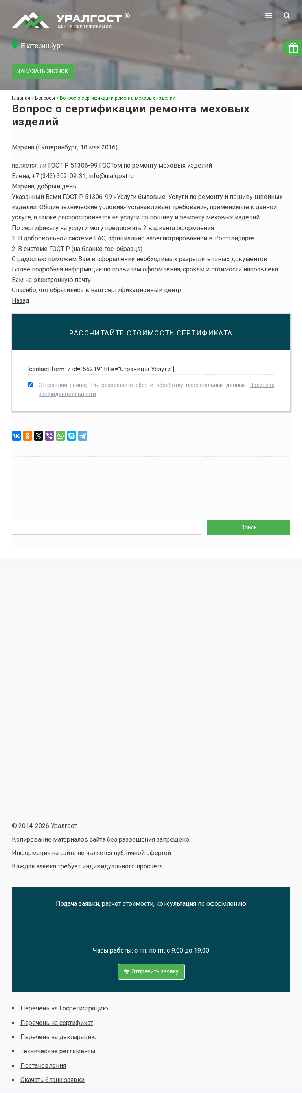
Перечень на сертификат (56, 1023)
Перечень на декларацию (58, 1037)
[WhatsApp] (60, 436)
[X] (38, 436)
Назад (20, 300)
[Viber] (49, 436)
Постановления (43, 1065)
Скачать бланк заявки (52, 1080)
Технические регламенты (58, 1051)
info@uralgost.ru (111, 176)
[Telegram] (82, 436)
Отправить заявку (154, 971)
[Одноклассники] (27, 436)
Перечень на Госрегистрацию (64, 1008)
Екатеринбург (42, 46)
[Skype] (71, 436)
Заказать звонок (42, 71)
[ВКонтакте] (16, 436)
